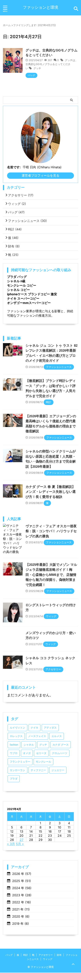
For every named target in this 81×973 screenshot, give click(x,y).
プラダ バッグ (17, 277)
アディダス (50, 727)
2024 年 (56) (21, 888)
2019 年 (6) (20, 924)
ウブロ (13, 753)
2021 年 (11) (21, 909)
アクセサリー (20, 195)
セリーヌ (41, 753)
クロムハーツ (59, 753)
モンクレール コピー (21, 285)
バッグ (16, 212)
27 (21, 840)
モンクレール (43, 761)
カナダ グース (60, 744)
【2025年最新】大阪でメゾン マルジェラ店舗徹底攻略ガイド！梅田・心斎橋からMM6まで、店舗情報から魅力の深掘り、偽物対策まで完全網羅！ (51, 575)
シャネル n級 (16, 281)
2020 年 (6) (20, 916)
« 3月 (11, 844)
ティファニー (38, 770)
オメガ (27, 753)
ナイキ (34, 727)
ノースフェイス (37, 736)
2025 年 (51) (21, 881)
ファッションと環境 (40, 7)
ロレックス (16, 736)
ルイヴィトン (17, 727)
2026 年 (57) (21, 874)
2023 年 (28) (21, 895)
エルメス (57, 736)
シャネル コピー (18, 290)
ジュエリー (58, 770)
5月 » (20, 844)
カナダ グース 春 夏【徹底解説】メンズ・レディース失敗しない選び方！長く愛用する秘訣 (51, 492)
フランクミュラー (20, 761)
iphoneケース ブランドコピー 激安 (32, 294)
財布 (14, 246)
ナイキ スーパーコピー (23, 298)
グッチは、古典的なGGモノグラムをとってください (52, 64)
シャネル (29, 744)
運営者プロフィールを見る (40, 175)
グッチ (37, 68)
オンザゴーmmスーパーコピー (29, 303)
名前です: (14, 167)
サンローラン (17, 770)
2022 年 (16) (21, 902)
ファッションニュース (27, 221)
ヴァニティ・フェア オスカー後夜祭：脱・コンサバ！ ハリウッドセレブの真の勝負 (51, 531)
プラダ (13, 778)
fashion (14, 744)
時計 (15, 229)
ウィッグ (17, 204)
